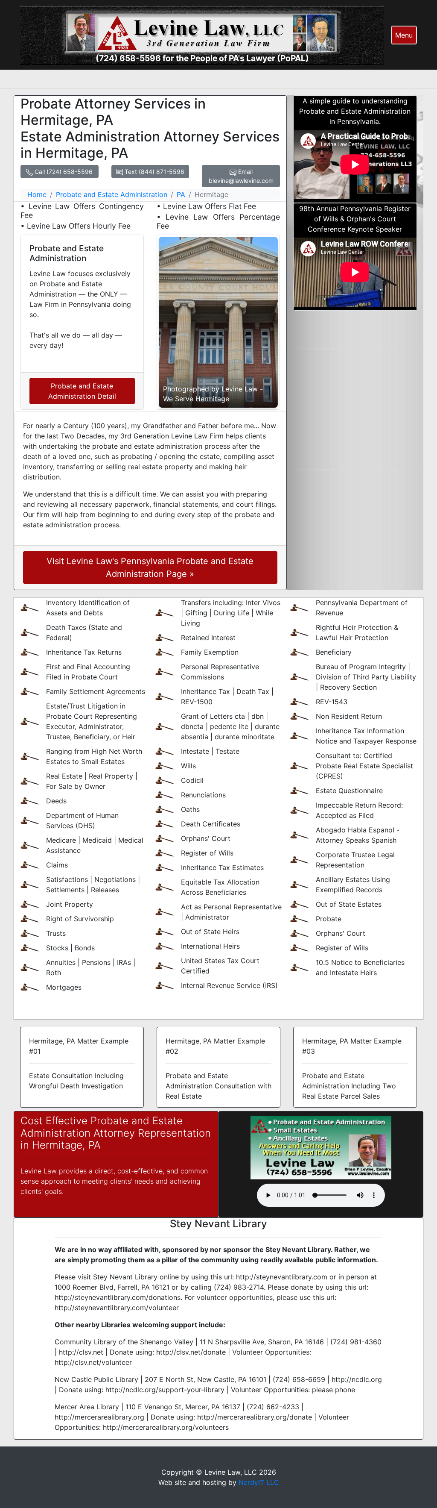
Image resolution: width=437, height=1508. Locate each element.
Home (37, 194)
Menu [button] (404, 35)
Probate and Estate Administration (111, 194)
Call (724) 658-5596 (63, 171)
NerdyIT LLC (259, 1482)
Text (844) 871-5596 (153, 171)
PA (181, 194)
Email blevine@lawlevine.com (241, 176)
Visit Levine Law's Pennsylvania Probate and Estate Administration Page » (150, 567)
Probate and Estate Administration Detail (82, 391)
